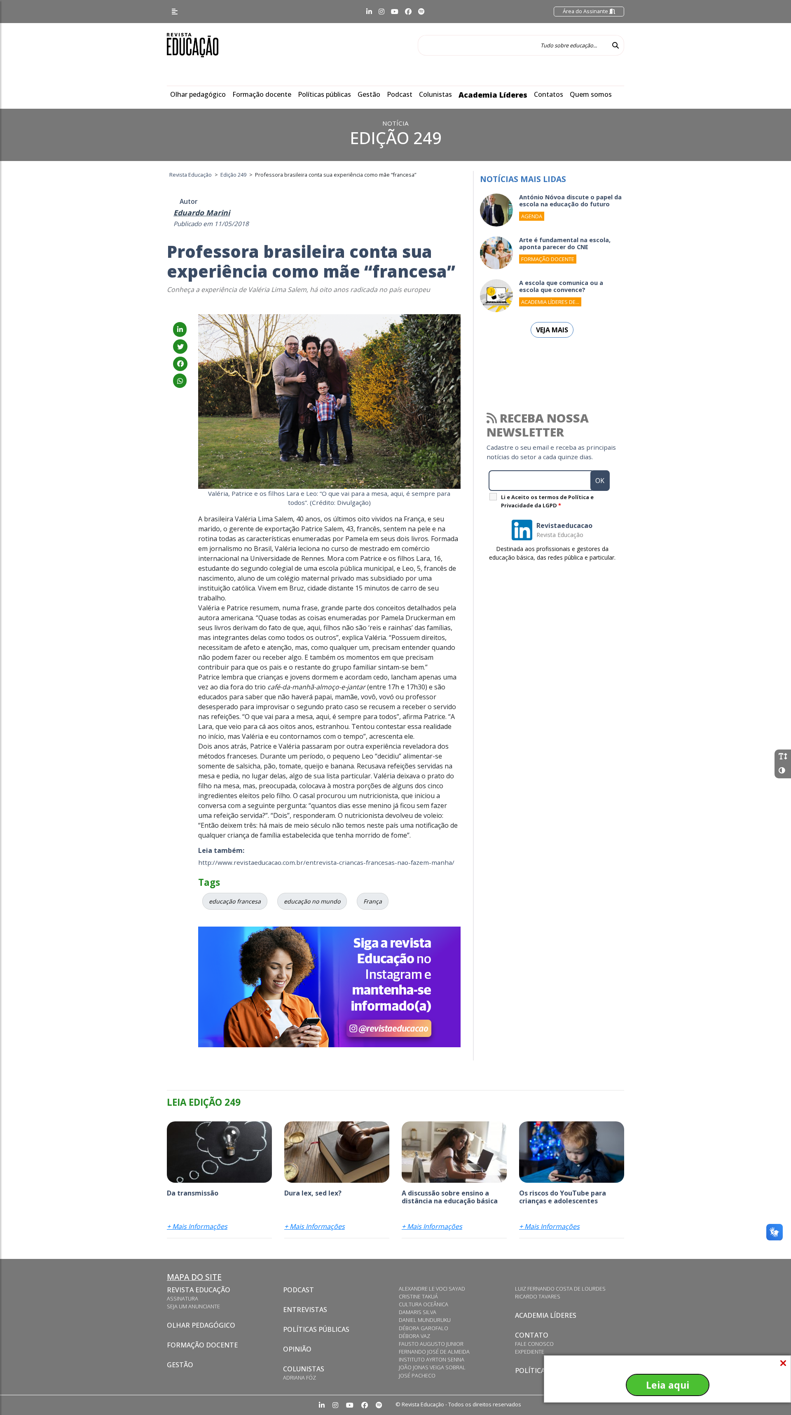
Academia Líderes (493, 95)
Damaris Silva (417, 1312)
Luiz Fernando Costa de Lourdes (560, 1288)
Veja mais (552, 329)
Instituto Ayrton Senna (431, 1359)
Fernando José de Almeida (434, 1351)
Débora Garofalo (423, 1328)
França (372, 901)
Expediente (529, 1351)
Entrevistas (305, 1309)
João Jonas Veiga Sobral (432, 1367)
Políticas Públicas (316, 1329)
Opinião (297, 1349)
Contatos (548, 94)
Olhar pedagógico (198, 94)
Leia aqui (667, 1385)
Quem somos (591, 94)
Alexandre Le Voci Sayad (432, 1288)
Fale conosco (534, 1343)
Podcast (399, 94)
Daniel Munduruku (425, 1320)
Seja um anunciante (193, 1306)
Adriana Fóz (299, 1377)
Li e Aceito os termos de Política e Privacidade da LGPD (547, 501)
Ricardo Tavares (537, 1296)
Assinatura (182, 1298)
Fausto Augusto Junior (431, 1343)
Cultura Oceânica (423, 1304)
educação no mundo (312, 901)
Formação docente (261, 94)
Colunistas (435, 94)
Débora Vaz (414, 1336)
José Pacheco (417, 1375)
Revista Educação (198, 1289)
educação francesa (235, 901)
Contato (531, 1335)
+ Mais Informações (197, 1226)
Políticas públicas (324, 94)
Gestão (369, 94)
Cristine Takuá (418, 1296)
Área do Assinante (586, 11)
